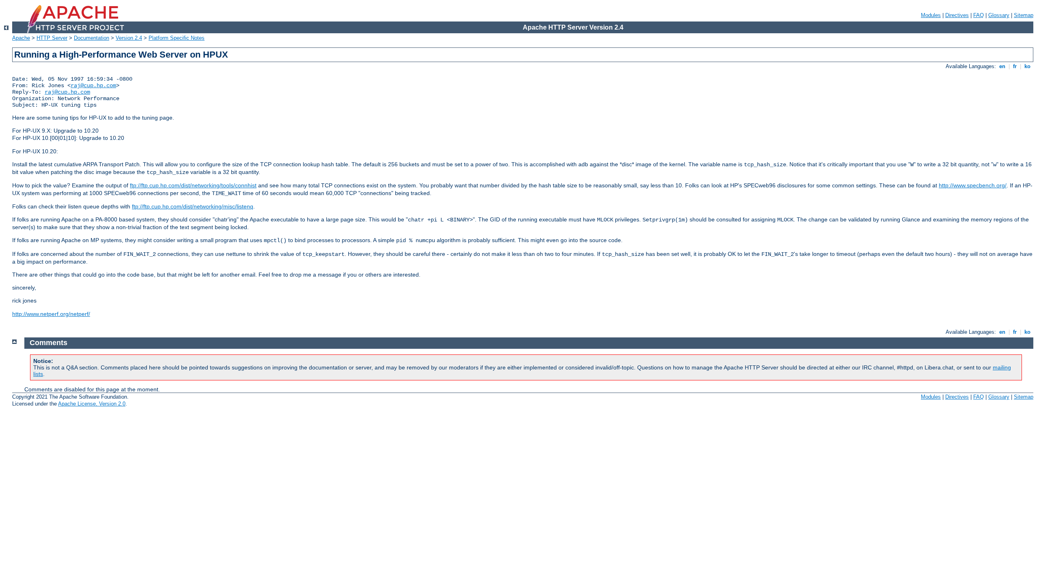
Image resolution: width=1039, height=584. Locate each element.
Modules (931, 15)
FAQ (978, 15)
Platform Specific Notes (177, 38)
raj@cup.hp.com (93, 85)
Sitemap (1023, 15)
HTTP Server (52, 38)
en (1002, 66)
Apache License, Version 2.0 (91, 404)
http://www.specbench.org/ (973, 185)
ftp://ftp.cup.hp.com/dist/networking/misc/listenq (192, 206)
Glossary (998, 15)
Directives (957, 15)
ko (1027, 66)
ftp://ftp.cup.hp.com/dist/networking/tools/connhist (193, 185)
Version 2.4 (129, 38)
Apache (21, 38)
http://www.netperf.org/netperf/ (51, 314)
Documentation (91, 38)
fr (1014, 66)
